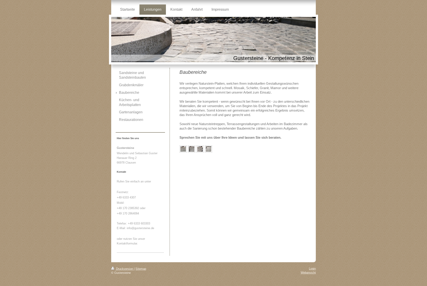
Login (312, 268)
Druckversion (124, 268)
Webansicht (308, 272)
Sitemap (140, 268)
